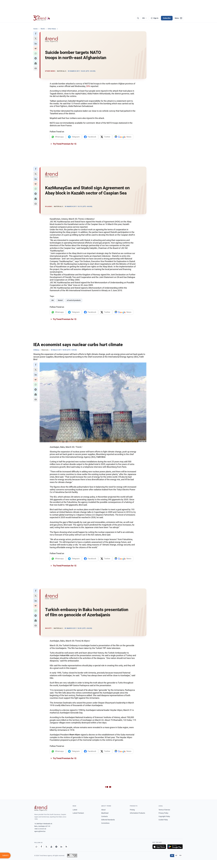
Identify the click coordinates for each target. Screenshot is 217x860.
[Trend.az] (41, 18)
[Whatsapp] (36, 847)
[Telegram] (56, 847)
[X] (46, 847)
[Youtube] (51, 847)
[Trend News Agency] (40, 808)
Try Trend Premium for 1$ (64, 144)
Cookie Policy (163, 820)
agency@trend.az (39, 831)
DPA (88, 86)
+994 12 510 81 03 (40, 829)
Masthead (104, 813)
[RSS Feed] (66, 847)
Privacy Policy (163, 813)
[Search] (138, 18)
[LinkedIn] (61, 847)
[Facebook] (41, 847)
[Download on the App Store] (159, 846)
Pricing (132, 810)
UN (52, 300)
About (103, 810)
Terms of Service (164, 810)
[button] (35, 33)
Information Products (137, 813)
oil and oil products (74, 300)
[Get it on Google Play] (175, 846)
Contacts (104, 816)
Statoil (60, 300)
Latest (75, 810)
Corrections (105, 823)
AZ (176, 855)
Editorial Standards (108, 820)
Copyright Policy (164, 816)
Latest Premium (78, 813)
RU (180, 855)
